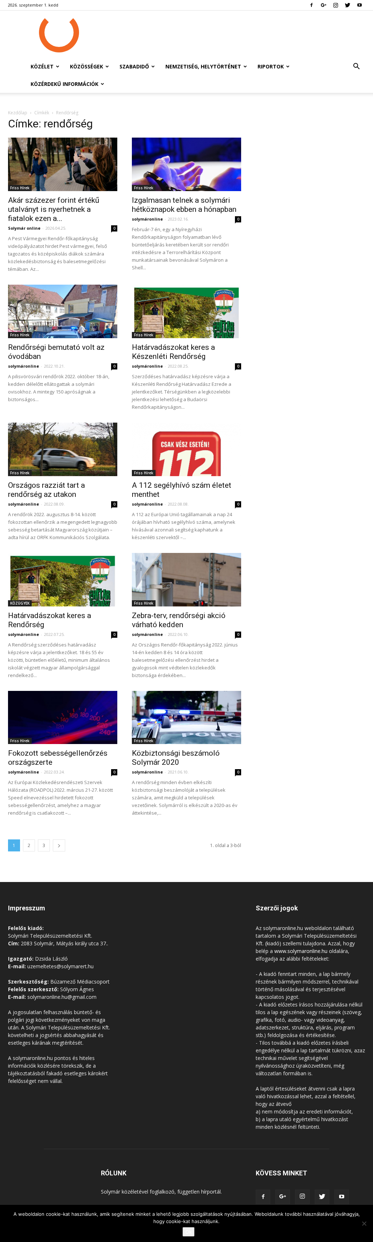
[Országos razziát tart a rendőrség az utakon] (62, 449)
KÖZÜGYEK (20, 603)
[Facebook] (311, 5)
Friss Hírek (20, 187)
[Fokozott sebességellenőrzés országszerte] (62, 717)
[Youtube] (359, 5)
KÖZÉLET (42, 66)
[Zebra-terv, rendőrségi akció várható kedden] (186, 579)
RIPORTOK (271, 66)
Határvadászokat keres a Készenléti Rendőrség (173, 352)
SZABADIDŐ (134, 66)
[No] (364, 1223)
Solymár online (24, 228)
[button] (356, 67)
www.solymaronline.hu (300, 951)
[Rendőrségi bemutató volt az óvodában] (62, 311)
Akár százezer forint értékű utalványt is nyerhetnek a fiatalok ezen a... (53, 209)
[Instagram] (335, 5)
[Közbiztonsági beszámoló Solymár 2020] (186, 717)
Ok (188, 1232)
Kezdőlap (17, 113)
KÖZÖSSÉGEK (86, 66)
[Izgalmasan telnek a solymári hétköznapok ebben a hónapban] (186, 164)
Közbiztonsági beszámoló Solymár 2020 (176, 758)
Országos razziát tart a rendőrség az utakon (46, 490)
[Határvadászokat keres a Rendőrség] (62, 579)
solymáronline (147, 219)
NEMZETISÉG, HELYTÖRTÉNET (203, 66)
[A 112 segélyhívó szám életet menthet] (186, 449)
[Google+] (323, 5)
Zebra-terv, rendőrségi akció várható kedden (178, 620)
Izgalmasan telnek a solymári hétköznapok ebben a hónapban (184, 205)
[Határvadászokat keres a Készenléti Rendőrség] (186, 311)
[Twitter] (347, 5)
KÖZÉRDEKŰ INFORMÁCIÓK (64, 83)
